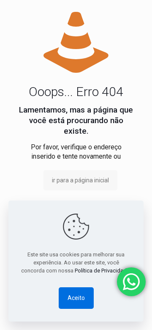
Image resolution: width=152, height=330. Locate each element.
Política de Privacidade (102, 270)
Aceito (76, 297)
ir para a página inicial (80, 180)
